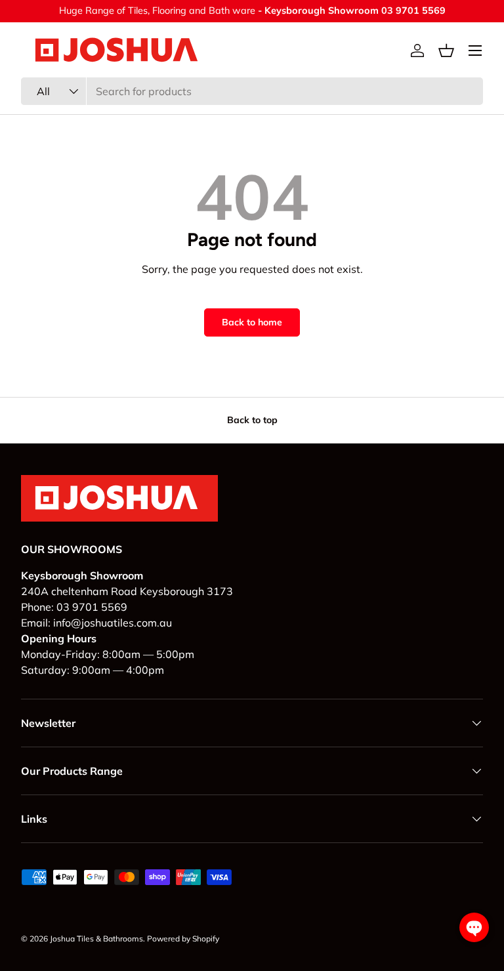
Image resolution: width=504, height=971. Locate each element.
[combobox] (252, 91)
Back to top (252, 420)
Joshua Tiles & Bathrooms (96, 938)
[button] (446, 50)
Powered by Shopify (183, 938)
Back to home (252, 322)
